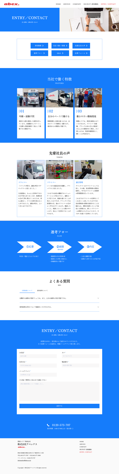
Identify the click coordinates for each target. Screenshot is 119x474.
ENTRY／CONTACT (86, 452)
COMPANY (83, 446)
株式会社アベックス (27, 444)
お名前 (21, 352)
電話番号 (65, 362)
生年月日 (22, 362)
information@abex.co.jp (24, 460)
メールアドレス (24, 371)
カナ (63, 352)
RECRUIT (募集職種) (86, 449)
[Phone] (48, 425)
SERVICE (82, 444)
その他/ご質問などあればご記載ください (33, 380)
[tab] (27, 290)
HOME (82, 441)
